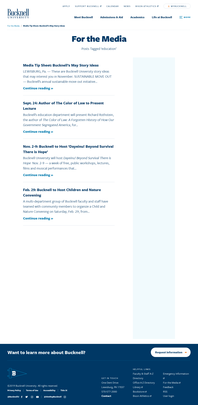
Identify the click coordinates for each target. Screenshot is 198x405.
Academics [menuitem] (137, 17)
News (127, 6)
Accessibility (49, 390)
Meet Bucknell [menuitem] (83, 17)
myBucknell (178, 6)
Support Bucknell (87, 6)
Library (137, 387)
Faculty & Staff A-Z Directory (143, 376)
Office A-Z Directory (144, 382)
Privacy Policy (14, 390)
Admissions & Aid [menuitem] (111, 17)
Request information (168, 352)
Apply (66, 6)
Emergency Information (176, 374)
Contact (106, 396)
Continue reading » (38, 88)
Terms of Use (32, 390)
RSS (165, 391)
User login (168, 396)
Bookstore (139, 391)
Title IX (63, 390)
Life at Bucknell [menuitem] (162, 17)
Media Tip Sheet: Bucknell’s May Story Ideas (44, 25)
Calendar (112, 6)
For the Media (13, 25)
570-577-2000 (109, 391)
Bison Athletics (146, 6)
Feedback (168, 387)
